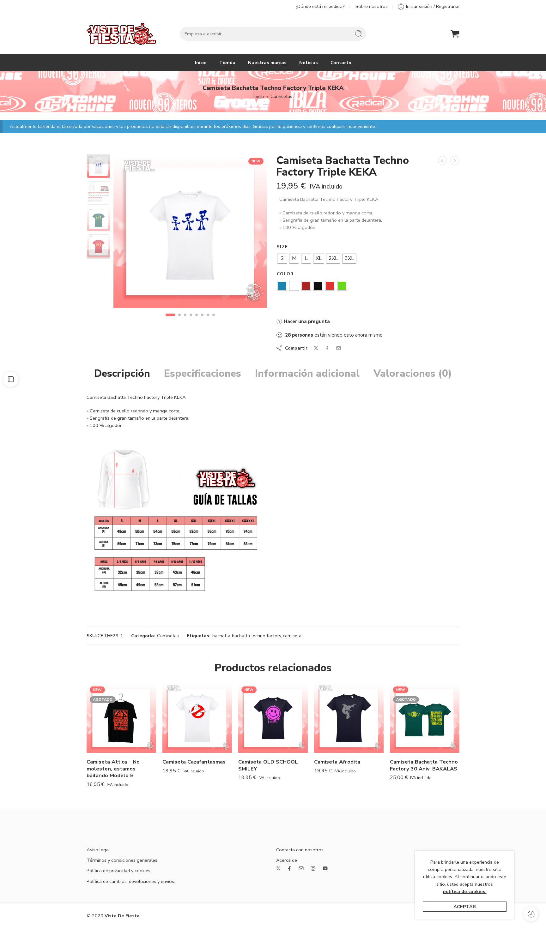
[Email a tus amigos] (338, 348)
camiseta (292, 635)
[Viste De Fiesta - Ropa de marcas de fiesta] (121, 34)
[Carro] (455, 33)
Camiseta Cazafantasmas (194, 761)
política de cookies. (465, 891)
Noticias (308, 62)
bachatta (221, 635)
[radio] (282, 258)
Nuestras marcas (267, 62)
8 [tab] (213, 320)
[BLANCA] (98, 166)
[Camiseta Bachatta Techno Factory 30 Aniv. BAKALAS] (424, 718)
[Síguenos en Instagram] (313, 868)
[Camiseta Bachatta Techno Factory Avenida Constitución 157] (454, 160)
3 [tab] (185, 320)
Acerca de (286, 860)
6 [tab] (202, 320)
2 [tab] (179, 320)
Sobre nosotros (371, 6)
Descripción (122, 374)
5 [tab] (196, 320)
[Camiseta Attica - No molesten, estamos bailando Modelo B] (121, 718)
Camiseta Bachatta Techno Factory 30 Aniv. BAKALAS (424, 765)
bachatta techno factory (256, 635)
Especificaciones (202, 374)
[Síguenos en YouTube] (325, 868)
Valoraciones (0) (412, 374)
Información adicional (307, 374)
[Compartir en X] (316, 348)
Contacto (341, 62)
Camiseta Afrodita (337, 761)
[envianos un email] (301, 868)
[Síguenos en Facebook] (289, 868)
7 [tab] (208, 320)
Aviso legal (98, 850)
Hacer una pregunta (306, 321)
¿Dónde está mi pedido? (320, 6)
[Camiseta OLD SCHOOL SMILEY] (273, 718)
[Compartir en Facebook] (327, 348)
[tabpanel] (190, 233)
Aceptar (464, 906)
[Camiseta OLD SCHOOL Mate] (442, 160)
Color (285, 274)
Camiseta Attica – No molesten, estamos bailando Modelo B (113, 768)
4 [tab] (191, 320)
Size (282, 247)
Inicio (201, 62)
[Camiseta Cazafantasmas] (197, 718)
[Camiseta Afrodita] (349, 718)
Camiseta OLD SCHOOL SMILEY (268, 765)
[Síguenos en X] (278, 868)
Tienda (227, 62)
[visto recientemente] (531, 914)
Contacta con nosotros (300, 850)
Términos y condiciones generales (122, 860)
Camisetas (281, 96)
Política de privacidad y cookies (118, 870)
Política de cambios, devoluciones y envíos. (131, 881)
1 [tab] (170, 320)
